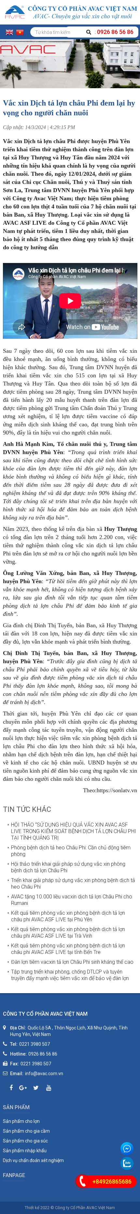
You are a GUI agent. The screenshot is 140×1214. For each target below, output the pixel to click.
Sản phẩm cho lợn (21, 1121)
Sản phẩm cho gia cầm (26, 1131)
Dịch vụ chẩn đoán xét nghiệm (33, 1160)
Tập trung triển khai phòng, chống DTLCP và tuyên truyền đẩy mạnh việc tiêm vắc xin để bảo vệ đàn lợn (70, 975)
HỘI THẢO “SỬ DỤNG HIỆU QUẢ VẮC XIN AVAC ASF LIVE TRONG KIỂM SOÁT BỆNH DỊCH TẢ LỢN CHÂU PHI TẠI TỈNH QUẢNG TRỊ (73, 831)
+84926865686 (112, 1181)
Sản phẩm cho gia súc (25, 1140)
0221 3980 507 (34, 1044)
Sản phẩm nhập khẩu (25, 1150)
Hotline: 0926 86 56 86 (101, 31)
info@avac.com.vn (44, 1073)
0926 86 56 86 (42, 1054)
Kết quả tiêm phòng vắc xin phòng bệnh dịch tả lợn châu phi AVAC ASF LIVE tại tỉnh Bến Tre (68, 949)
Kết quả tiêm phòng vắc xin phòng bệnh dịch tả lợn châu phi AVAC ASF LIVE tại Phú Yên (68, 916)
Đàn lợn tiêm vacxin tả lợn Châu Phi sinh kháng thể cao (72, 962)
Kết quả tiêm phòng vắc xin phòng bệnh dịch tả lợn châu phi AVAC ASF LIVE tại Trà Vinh (68, 932)
